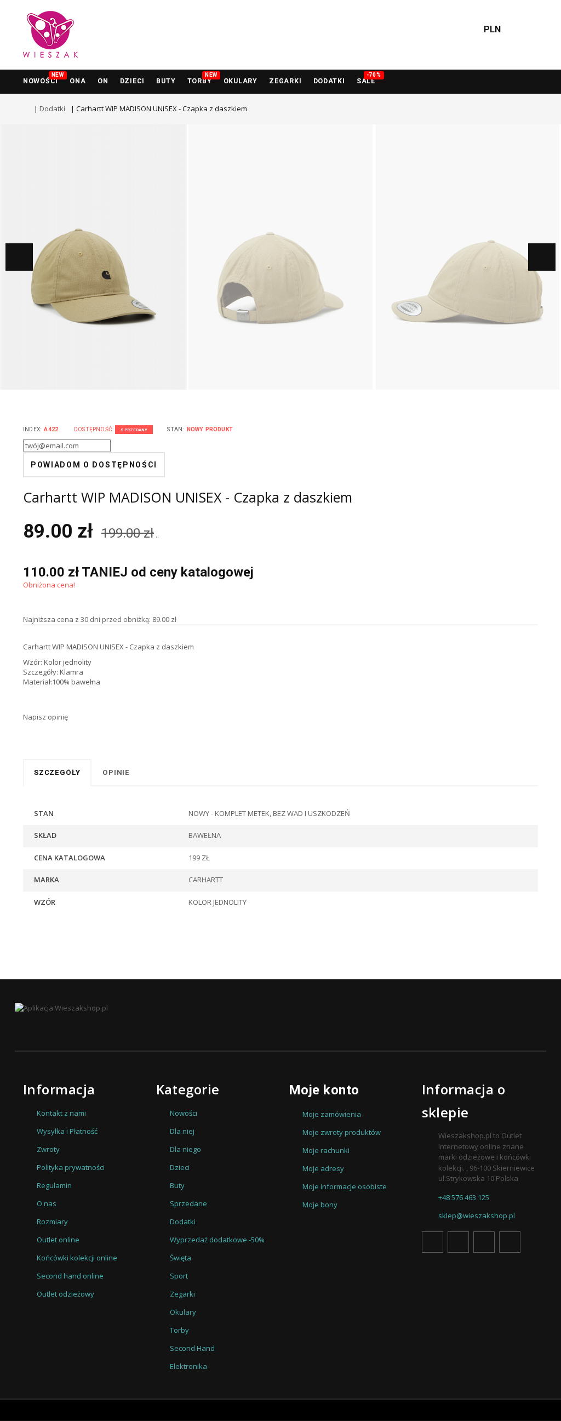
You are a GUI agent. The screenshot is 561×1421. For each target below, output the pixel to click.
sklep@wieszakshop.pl (476, 1215)
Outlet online (58, 1240)
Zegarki (182, 1294)
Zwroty (48, 1149)
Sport (179, 1276)
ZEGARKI (285, 81)
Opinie (116, 772)
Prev (19, 257)
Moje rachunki (326, 1150)
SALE (369, 78)
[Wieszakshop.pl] (50, 34)
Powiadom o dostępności (94, 464)
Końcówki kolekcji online (77, 1258)
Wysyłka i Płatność (67, 1131)
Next (542, 257)
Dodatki (329, 81)
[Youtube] (484, 1242)
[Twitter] (458, 1242)
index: (32, 429)
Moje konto (324, 1090)
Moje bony (319, 1204)
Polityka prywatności (71, 1167)
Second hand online (70, 1276)
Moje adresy (323, 1168)
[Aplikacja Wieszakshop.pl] (61, 1008)
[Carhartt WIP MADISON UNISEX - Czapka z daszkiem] (93, 257)
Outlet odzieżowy (65, 1294)
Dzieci (132, 81)
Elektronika (188, 1366)
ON (103, 81)
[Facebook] (432, 1242)
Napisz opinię (45, 717)
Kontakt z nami (61, 1113)
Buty (165, 81)
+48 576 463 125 (463, 1197)
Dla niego (185, 1149)
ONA (77, 81)
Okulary (240, 81)
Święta (180, 1258)
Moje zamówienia (331, 1114)
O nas (46, 1203)
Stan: (175, 429)
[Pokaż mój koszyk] (524, 34)
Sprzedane (188, 1203)
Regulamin (54, 1185)
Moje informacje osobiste (344, 1186)
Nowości (43, 78)
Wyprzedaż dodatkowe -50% (217, 1240)
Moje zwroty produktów (341, 1132)
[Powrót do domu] (25, 108)
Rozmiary (52, 1221)
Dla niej (182, 1131)
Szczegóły (57, 772)
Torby (202, 78)
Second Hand (192, 1348)
